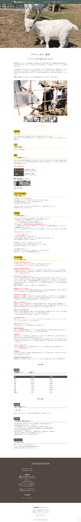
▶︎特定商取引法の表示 (40, 515)
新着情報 (53, 1)
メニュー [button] (65, 1)
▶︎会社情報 (27, 494)
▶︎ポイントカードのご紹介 (27, 497)
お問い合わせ (59, 1)
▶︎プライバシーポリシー (40, 513)
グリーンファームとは (47, 1)
